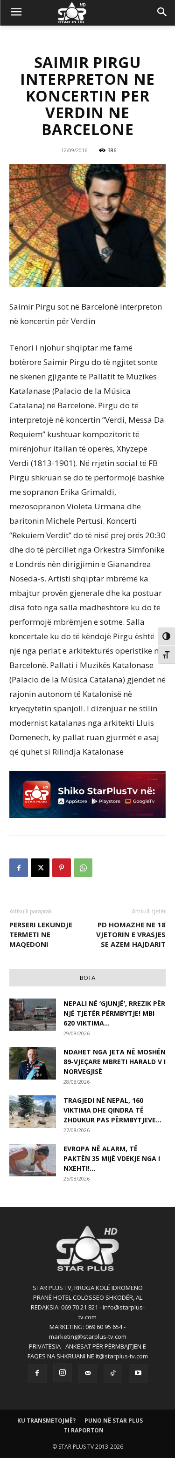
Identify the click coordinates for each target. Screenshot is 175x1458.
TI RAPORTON (84, 1430)
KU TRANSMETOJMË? (46, 1420)
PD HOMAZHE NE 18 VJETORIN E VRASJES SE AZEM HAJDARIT (131, 934)
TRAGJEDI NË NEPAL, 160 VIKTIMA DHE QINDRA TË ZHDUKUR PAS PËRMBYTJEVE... (112, 1110)
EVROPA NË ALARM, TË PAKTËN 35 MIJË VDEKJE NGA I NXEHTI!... (111, 1158)
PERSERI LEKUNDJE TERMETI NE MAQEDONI (40, 934)
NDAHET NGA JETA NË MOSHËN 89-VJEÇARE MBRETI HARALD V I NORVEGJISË (114, 1061)
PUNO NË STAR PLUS (113, 1420)
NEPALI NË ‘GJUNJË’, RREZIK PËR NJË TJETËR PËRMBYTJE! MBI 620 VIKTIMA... (114, 1013)
